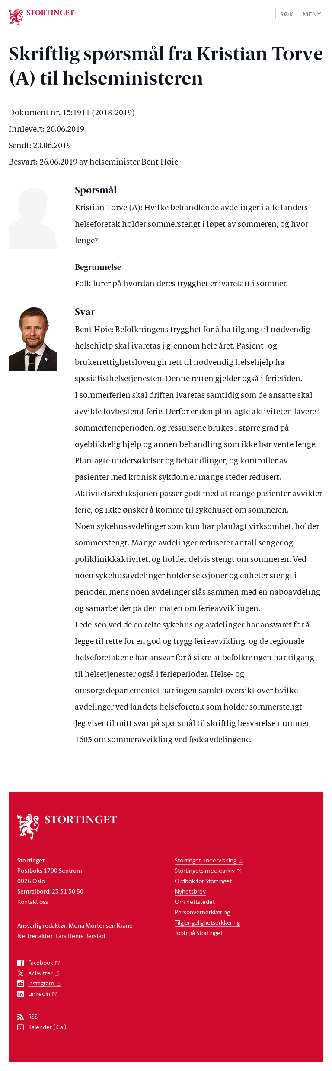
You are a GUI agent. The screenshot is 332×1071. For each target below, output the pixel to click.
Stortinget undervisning (205, 860)
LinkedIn (39, 994)
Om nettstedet (195, 901)
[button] (286, 13)
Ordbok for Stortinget (203, 881)
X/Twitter (40, 973)
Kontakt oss (32, 901)
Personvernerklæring (202, 912)
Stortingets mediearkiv (205, 870)
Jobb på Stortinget (199, 932)
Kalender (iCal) (47, 1027)
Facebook (40, 963)
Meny (312, 14)
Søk (286, 14)
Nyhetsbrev (190, 891)
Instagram (41, 983)
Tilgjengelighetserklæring (207, 922)
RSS (33, 1017)
